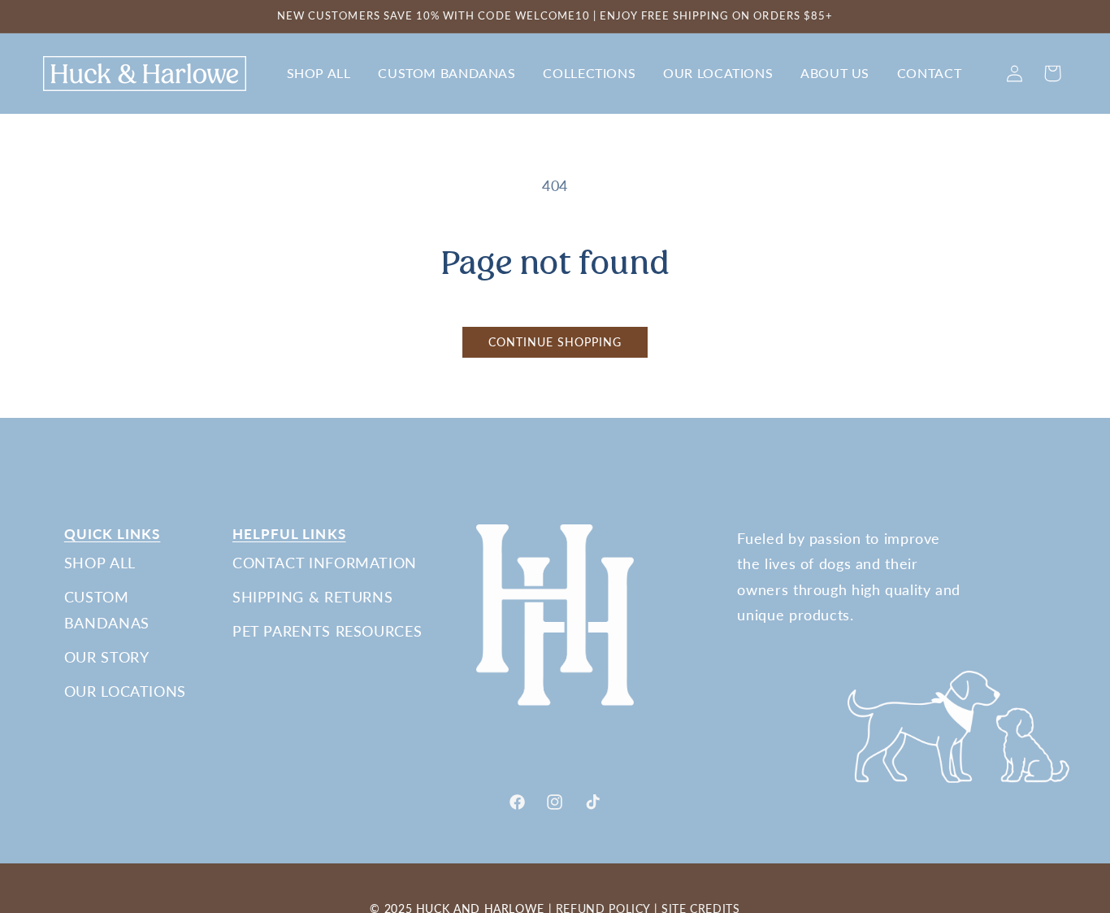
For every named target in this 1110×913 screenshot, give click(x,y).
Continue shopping (555, 342)
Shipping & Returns (312, 597)
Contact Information (324, 563)
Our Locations (125, 691)
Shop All (100, 563)
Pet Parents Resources (327, 631)
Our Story (107, 657)
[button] (318, 73)
